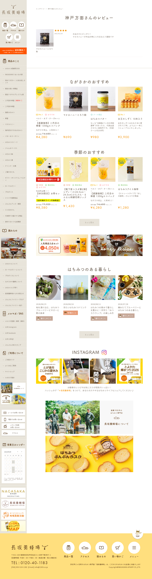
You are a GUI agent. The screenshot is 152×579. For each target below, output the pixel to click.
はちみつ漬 (9, 160)
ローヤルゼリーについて (13, 270)
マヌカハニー (9, 124)
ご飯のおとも (9, 172)
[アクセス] (13, 25)
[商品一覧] (5, 25)
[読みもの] (21, 25)
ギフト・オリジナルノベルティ (15, 179)
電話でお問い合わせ (15, 419)
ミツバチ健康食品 (11, 198)
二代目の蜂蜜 (9, 106)
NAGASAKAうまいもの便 (14, 74)
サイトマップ (9, 371)
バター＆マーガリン (12, 136)
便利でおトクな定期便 (13, 222)
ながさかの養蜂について (13, 281)
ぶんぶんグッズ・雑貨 (13, 204)
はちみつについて (11, 264)
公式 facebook (10, 333)
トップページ (40, 9)
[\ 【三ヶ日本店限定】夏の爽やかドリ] (76, 371)
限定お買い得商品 (11, 88)
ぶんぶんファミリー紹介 (13, 305)
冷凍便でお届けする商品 (13, 216)
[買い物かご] (9, 37)
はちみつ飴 (9, 154)
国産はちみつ (9, 112)
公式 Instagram (10, 327)
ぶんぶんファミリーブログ (14, 299)
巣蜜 (6, 118)
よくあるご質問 (10, 365)
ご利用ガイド (9, 360)
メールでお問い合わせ (15, 412)
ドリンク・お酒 (10, 166)
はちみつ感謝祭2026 (12, 68)
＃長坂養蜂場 (65, 390)
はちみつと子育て (11, 287)
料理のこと (72, 313)
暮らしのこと (46, 318)
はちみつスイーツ (11, 142)
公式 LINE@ (9, 339)
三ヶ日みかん (9, 210)
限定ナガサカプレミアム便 (14, 94)
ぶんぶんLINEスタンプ (13, 345)
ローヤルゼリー (10, 186)
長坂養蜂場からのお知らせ (14, 293)
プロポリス (9, 192)
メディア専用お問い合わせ (15, 426)
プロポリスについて (12, 275)
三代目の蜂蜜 (14, 100)
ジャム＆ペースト (11, 148)
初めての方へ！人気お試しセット (15, 81)
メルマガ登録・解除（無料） (15, 321)
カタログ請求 (9, 377)
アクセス (15, 433)
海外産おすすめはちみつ (13, 130)
